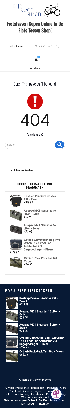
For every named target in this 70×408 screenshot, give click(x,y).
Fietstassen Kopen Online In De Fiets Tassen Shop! (35, 27)
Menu (37, 67)
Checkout (15, 391)
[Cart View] (36, 59)
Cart (63, 388)
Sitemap (44, 403)
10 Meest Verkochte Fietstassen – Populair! (31, 388)
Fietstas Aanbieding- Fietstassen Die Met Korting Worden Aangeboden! (35, 396)
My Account (28, 403)
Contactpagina (32, 391)
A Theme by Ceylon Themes (35, 379)
